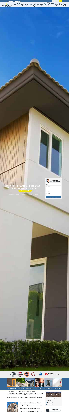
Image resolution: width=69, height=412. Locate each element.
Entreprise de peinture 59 (22, 4)
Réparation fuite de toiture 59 (64, 4)
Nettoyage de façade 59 (56, 4)
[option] (34, 206)
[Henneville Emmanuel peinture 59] (7, 4)
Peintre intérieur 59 (41, 4)
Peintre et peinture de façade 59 (45, 4)
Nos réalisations (25, 190)
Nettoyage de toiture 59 (26, 4)
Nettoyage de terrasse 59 (52, 4)
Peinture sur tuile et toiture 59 (34, 5)
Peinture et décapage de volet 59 (38, 5)
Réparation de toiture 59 (60, 4)
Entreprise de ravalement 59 (18, 4)
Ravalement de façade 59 (30, 5)
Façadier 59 (15, 5)
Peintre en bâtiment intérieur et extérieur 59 (48, 4)
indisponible (10, 1)
